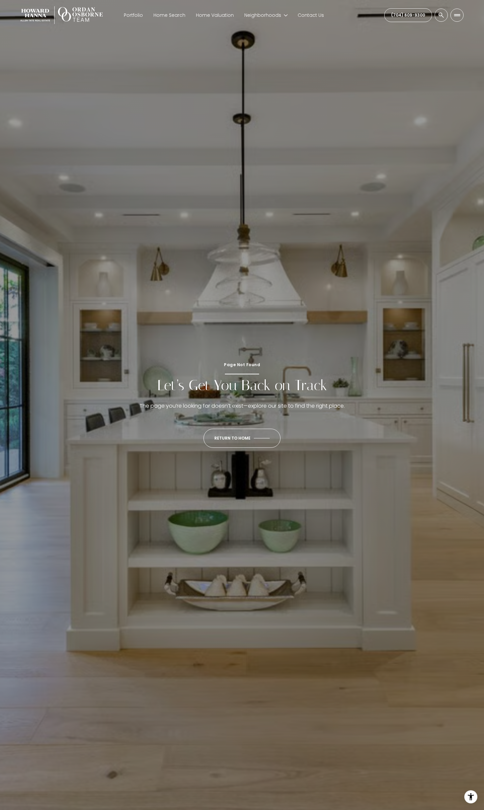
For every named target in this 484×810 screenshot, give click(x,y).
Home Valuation (215, 15)
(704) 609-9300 (408, 15)
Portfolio (133, 15)
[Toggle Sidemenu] (457, 15)
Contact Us (311, 15)
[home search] (441, 15)
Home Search (169, 15)
